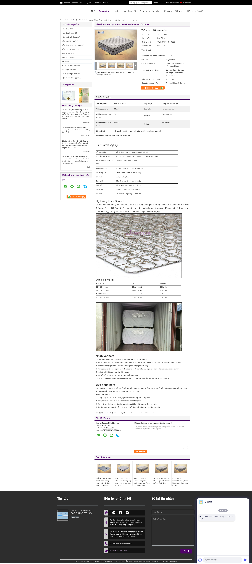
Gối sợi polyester (68, 70)
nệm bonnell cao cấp (130, 413)
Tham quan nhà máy (149, 11)
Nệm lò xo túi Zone (68, 49)
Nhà (93, 11)
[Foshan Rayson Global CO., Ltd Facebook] (120, 512)
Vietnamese (186, 3)
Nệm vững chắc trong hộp (71, 45)
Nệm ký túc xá (67, 57)
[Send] (245, 560)
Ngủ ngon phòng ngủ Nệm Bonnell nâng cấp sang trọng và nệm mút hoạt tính (123, 481)
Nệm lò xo (65, 29)
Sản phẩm (104, 11)
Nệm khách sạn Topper (70, 78)
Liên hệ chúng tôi (195, 11)
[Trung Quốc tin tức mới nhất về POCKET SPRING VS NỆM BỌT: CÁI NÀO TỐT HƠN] (62, 515)
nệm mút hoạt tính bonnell (113, 413)
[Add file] (200, 560)
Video (117, 11)
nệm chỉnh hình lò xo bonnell (150, 413)
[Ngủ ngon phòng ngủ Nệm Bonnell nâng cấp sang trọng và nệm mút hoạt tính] (123, 468)
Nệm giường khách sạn (70, 37)
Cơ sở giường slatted (69, 74)
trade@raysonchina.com (73, 3)
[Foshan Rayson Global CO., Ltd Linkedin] (113, 512)
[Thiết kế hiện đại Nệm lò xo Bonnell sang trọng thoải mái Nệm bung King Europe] (104, 468)
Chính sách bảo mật (82, 561)
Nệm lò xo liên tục (68, 41)
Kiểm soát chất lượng (173, 11)
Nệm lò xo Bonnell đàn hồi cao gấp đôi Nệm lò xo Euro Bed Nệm (161, 480)
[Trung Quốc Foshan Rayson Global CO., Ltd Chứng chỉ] (68, 95)
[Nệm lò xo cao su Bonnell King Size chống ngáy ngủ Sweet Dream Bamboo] (142, 468)
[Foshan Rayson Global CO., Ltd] (74, 10)
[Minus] (245, 502)
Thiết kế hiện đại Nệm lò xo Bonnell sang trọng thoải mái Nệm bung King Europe (103, 481)
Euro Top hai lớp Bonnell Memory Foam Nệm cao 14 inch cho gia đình (180, 481)
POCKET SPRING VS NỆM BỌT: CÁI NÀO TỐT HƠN (82, 512)
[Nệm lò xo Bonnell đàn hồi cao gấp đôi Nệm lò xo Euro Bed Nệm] (161, 468)
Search (155, 3)
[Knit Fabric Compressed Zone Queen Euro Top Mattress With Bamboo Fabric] (115, 44)
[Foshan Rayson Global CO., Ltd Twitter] (127, 512)
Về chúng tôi (130, 11)
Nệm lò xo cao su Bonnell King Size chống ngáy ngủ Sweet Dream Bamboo (142, 481)
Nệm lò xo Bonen (81, 20)
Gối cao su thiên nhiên (70, 66)
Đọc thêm (75, 517)
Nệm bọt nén (66, 53)
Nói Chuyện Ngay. (152, 88)
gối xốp (64, 61)
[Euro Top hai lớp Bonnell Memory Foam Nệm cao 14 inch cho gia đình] (181, 468)
